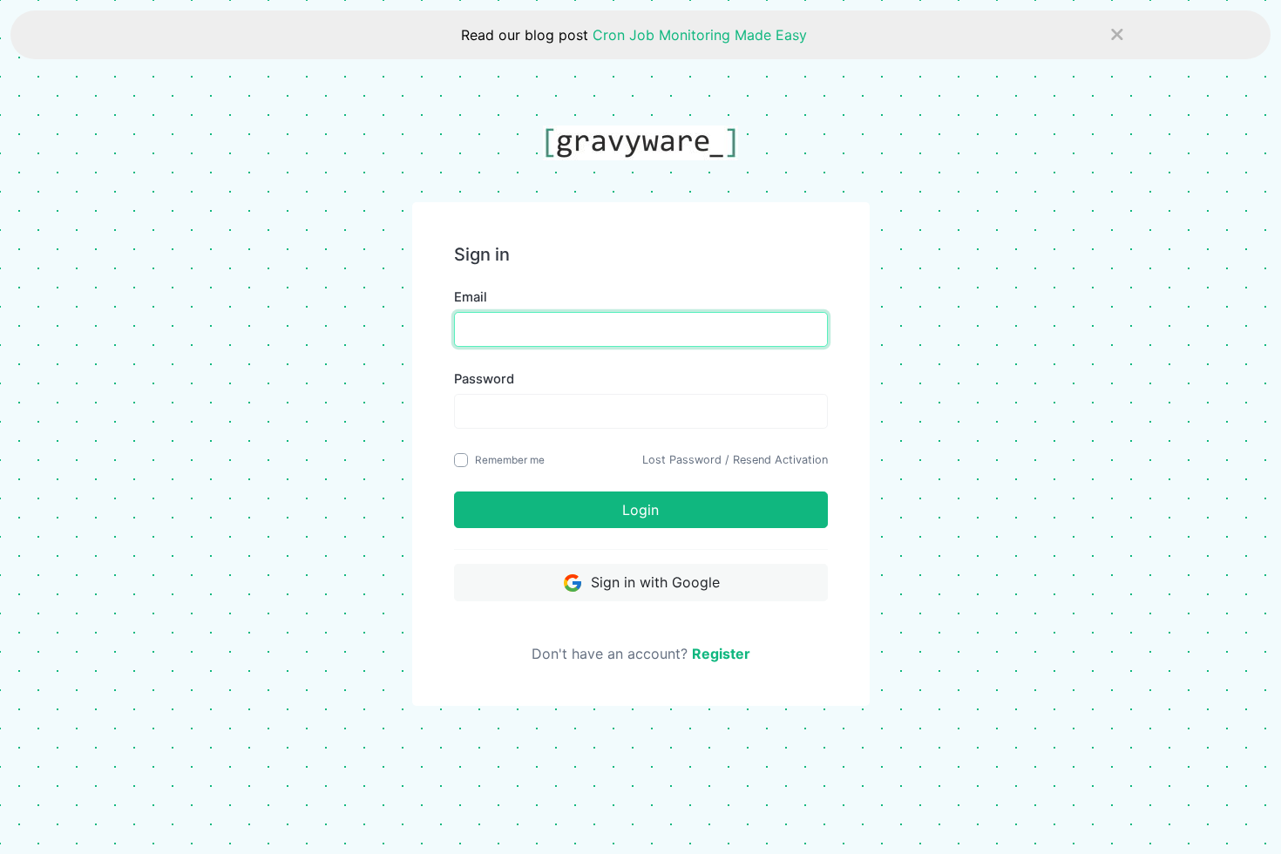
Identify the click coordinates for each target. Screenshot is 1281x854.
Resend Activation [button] (780, 459)
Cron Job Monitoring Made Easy (700, 35)
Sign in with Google (653, 582)
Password (484, 379)
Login (640, 509)
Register (721, 653)
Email (470, 297)
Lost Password (682, 459)
